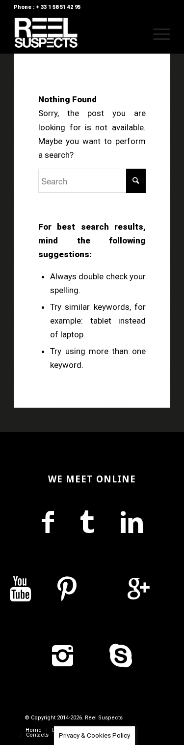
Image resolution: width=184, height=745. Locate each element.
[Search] (133, 34)
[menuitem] (133, 34)
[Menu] (156, 34)
